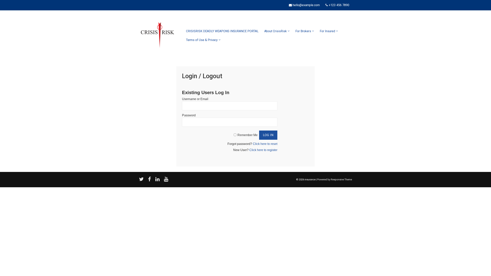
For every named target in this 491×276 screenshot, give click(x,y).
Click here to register (263, 150)
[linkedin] (158, 180)
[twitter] (142, 180)
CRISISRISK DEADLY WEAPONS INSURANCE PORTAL (222, 31)
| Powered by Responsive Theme (334, 179)
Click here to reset (265, 143)
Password (189, 115)
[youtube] (166, 180)
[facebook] (150, 180)
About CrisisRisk (275, 31)
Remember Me (247, 135)
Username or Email (195, 99)
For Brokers (303, 31)
